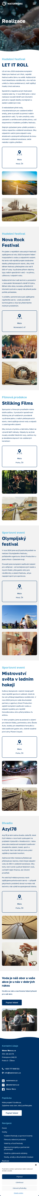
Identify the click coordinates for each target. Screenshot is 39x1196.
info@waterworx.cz (13, 1073)
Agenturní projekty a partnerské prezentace (16, 1148)
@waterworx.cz (12, 1085)
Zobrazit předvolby (19, 1188)
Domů (4, 1128)
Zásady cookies (18, 1193)
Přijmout (19, 1177)
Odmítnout (19, 1182)
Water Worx (11, 1089)
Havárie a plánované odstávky (15, 1153)
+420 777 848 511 (12, 1069)
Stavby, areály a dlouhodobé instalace (18, 1157)
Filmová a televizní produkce (15, 1139)
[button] (36, 1165)
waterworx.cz (11, 1080)
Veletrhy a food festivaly (13, 1143)
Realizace (5, 1161)
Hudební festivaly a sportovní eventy (18, 1136)
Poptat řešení (12, 1002)
